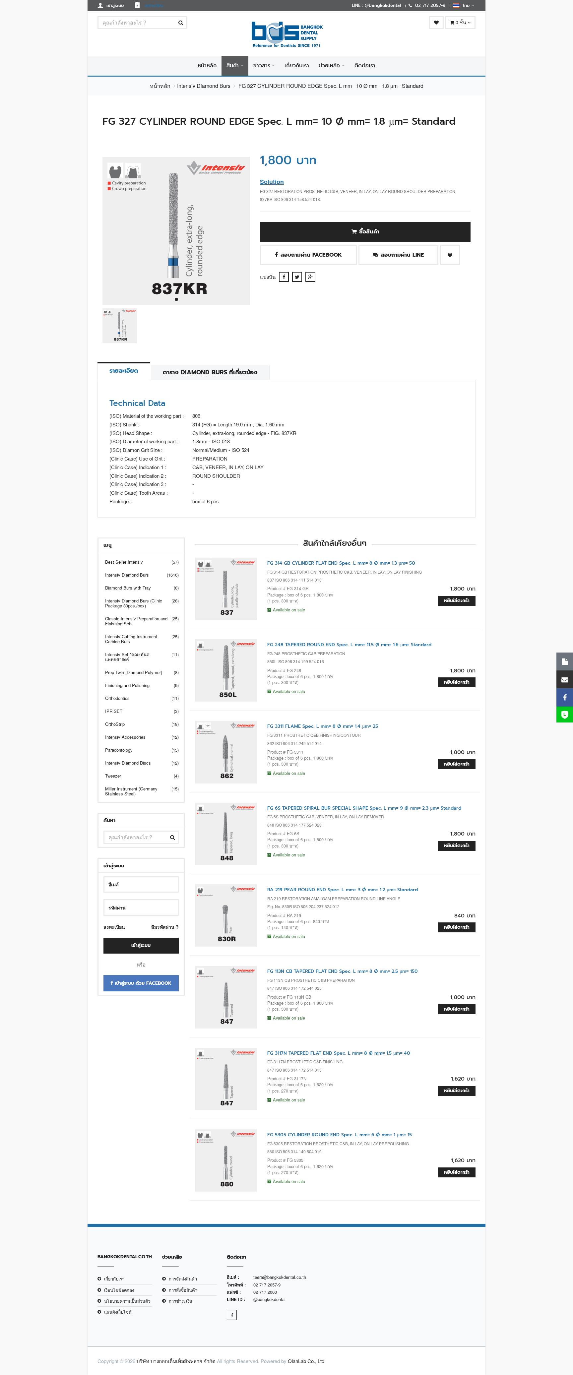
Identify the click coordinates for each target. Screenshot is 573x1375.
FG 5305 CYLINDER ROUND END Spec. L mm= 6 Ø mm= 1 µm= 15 (339, 1134)
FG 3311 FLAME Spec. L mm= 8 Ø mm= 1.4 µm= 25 (322, 726)
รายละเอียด (123, 370)
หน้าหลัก (207, 66)
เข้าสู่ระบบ (141, 945)
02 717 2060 (265, 1292)
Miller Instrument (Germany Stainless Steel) (137, 791)
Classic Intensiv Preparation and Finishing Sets (137, 621)
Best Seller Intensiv (137, 561)
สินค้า (232, 66)
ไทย (465, 5)
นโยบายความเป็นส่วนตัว (127, 1301)
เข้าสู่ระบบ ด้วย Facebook (142, 983)
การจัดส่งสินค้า (183, 1279)
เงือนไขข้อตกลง (119, 1290)
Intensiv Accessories (137, 736)
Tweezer (137, 775)
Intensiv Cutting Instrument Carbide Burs (137, 639)
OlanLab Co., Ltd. (307, 1360)
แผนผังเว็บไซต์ (117, 1312)
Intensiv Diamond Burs (203, 86)
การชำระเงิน (180, 1301)
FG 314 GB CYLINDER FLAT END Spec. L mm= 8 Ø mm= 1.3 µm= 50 (341, 563)
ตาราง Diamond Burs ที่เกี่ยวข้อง (210, 372)
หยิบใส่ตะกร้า (457, 600)
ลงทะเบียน (114, 926)
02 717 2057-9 (267, 1284)
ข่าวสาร (261, 66)
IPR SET (137, 711)
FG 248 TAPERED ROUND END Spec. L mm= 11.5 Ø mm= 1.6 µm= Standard (349, 644)
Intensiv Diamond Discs (137, 762)
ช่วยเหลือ (329, 66)
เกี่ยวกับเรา (297, 66)
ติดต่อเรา (364, 66)
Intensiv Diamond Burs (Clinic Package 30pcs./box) (137, 603)
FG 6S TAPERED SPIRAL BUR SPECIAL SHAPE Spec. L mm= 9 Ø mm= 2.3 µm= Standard (364, 808)
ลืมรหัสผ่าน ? (165, 926)
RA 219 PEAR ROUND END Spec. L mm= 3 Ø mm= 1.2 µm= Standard (342, 889)
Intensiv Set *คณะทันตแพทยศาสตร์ (137, 657)
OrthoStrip (137, 723)
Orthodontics (137, 698)
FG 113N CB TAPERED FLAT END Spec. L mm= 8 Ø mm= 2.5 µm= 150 (342, 971)
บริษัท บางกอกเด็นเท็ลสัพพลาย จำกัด (176, 1360)
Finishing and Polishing (137, 685)
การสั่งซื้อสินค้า (183, 1290)
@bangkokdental (269, 1299)
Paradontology (137, 749)
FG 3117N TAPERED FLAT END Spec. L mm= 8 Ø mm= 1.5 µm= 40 (338, 1053)
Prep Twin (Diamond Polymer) (137, 672)
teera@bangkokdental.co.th (279, 1277)
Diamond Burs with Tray (137, 587)
